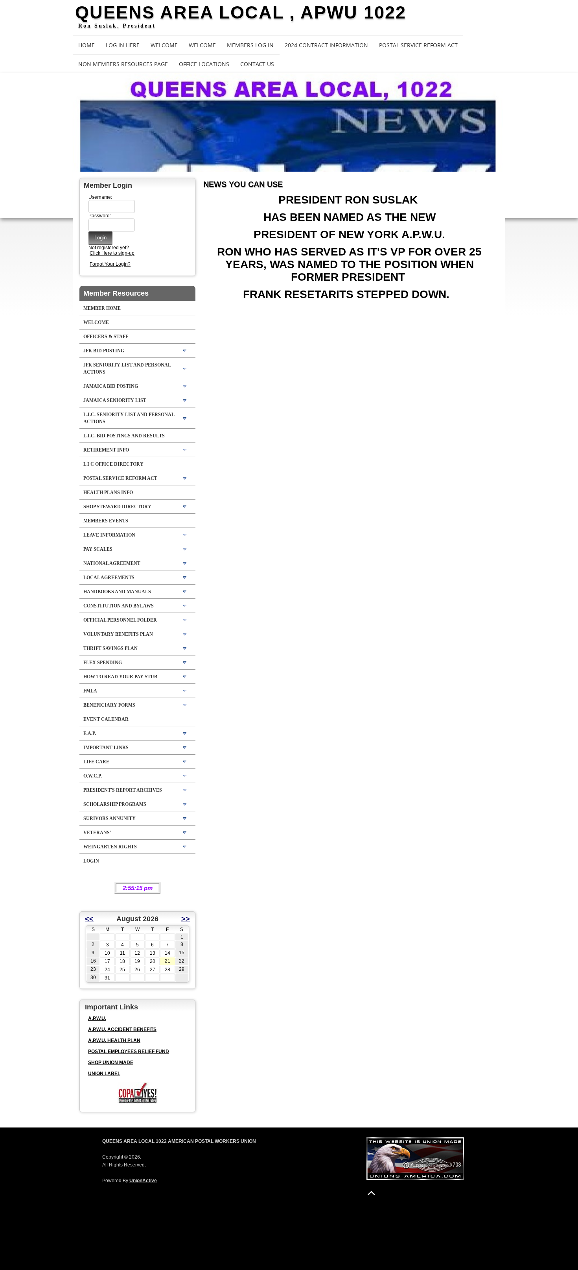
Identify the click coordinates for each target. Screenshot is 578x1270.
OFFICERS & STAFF (105, 336)
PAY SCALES (97, 549)
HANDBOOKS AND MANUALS (117, 591)
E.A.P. (89, 733)
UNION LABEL (104, 1073)
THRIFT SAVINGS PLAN (110, 648)
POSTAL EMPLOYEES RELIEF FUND (128, 1051)
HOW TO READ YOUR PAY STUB (120, 676)
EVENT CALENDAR (106, 719)
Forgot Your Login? (110, 264)
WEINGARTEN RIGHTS (110, 847)
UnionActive (143, 1180)
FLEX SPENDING (102, 662)
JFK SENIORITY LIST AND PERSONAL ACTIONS (127, 368)
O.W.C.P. (92, 776)
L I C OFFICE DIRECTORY (113, 464)
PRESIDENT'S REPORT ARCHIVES (122, 790)
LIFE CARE (96, 762)
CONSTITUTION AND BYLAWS (118, 606)
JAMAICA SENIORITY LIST (114, 400)
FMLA (90, 691)
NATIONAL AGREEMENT (111, 563)
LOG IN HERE (123, 45)
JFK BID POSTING (103, 351)
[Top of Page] (371, 1193)
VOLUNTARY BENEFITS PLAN (118, 634)
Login (91, 861)
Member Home (102, 308)
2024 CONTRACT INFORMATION (326, 45)
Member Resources (116, 293)
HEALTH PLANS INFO (108, 492)
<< (89, 919)
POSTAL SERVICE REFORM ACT (418, 45)
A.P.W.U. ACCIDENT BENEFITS (122, 1029)
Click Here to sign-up (112, 253)
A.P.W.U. (97, 1018)
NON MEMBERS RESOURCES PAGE (123, 64)
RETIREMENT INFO (106, 450)
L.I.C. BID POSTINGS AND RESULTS (124, 436)
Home (86, 45)
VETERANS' (97, 832)
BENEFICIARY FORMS (109, 705)
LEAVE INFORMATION (109, 535)
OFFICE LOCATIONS (204, 64)
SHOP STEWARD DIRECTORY (117, 506)
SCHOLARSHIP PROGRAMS (114, 804)
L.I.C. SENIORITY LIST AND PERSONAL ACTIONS (129, 418)
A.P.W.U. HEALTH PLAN (114, 1040)
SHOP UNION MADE (110, 1062)
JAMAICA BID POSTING (110, 386)
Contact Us (257, 64)
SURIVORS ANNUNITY (109, 818)
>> (185, 919)
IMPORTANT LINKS (106, 747)
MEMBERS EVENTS (105, 521)
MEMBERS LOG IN (250, 45)
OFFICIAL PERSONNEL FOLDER (120, 620)
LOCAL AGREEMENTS (108, 577)
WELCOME (164, 45)
